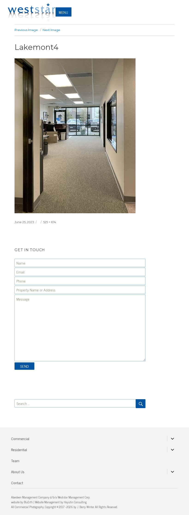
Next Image (51, 30)
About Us (17, 472)
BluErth (28, 502)
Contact (17, 483)
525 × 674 (49, 222)
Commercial (20, 438)
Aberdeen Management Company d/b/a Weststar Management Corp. (50, 497)
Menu (63, 12)
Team (15, 461)
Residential (19, 449)
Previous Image (26, 30)
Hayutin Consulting (75, 502)
